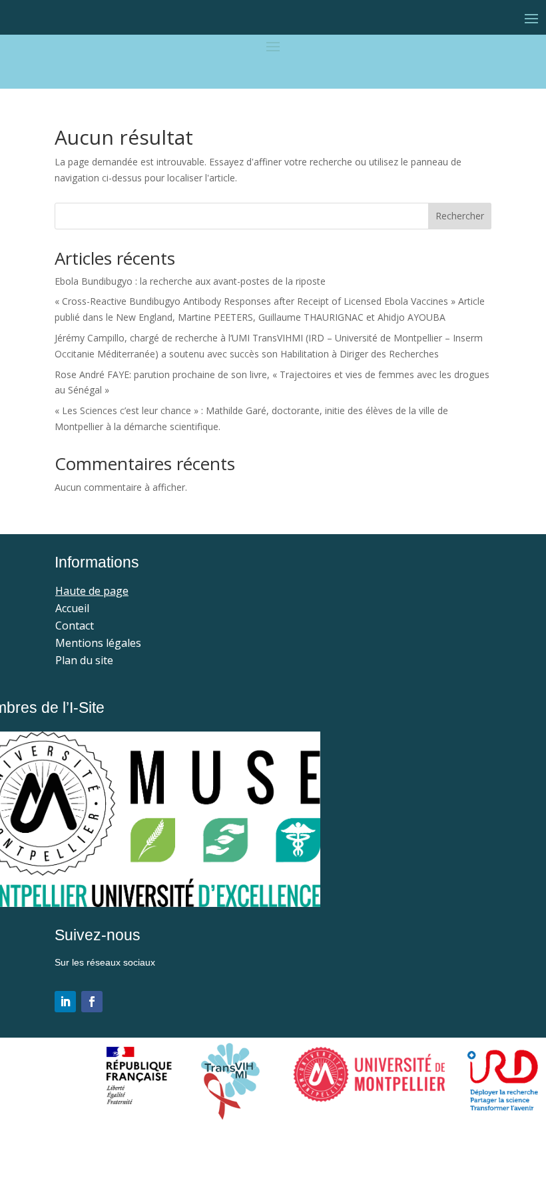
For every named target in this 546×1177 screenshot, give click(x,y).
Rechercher (459, 215)
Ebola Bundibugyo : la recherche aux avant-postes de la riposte (190, 281)
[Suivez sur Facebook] (92, 1001)
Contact (74, 625)
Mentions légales (98, 643)
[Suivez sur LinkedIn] (65, 1001)
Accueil (72, 608)
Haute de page (92, 590)
